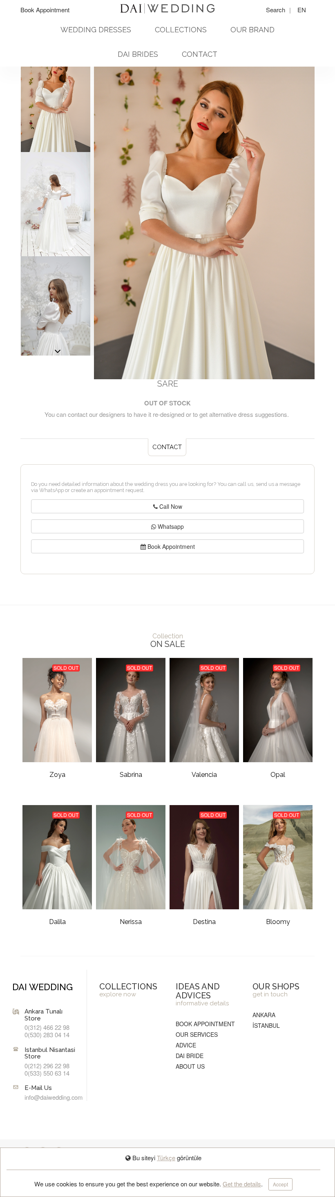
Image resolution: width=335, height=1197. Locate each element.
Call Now (170, 506)
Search (276, 9)
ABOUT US (190, 1066)
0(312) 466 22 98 (47, 1027)
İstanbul (266, 1025)
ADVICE (186, 1045)
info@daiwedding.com (54, 1097)
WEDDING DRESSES (95, 29)
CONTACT (199, 54)
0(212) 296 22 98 (47, 1065)
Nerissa (131, 922)
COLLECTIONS (181, 29)
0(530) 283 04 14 (47, 1034)
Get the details (242, 1183)
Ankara (263, 1015)
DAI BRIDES (138, 54)
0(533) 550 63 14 (47, 1073)
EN (301, 9)
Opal (277, 775)
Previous (57, 353)
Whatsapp (170, 526)
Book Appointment (44, 9)
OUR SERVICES (197, 1034)
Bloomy (278, 922)
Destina (204, 922)
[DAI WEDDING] (167, 7)
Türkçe (166, 1157)
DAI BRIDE (189, 1056)
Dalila (57, 922)
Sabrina (131, 775)
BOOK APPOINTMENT (205, 1024)
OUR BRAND (252, 29)
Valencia (204, 775)
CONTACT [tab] (167, 447)
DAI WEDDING (42, 987)
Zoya (57, 775)
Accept (280, 1184)
